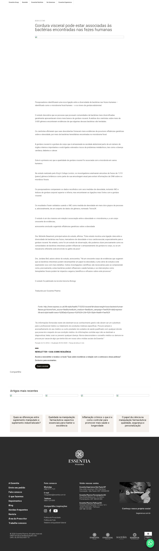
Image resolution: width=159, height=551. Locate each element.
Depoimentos (15, 501)
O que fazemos (16, 496)
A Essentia (14, 483)
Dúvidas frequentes (18, 510)
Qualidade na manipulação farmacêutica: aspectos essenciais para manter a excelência (62, 421)
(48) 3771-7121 (49, 489)
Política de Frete (50, 520)
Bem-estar (40, 21)
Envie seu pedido (17, 487)
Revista (12, 514)
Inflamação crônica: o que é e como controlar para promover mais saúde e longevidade (97, 421)
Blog (11, 505)
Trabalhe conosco (18, 523)
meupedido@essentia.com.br (55, 495)
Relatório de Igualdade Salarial (55, 523)
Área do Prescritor (18, 518)
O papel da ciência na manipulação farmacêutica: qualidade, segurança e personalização (132, 421)
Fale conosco (15, 492)
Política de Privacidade (52, 517)
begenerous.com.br (143, 513)
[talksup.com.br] (150, 543)
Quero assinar (42, 366)
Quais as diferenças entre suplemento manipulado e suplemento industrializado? (26, 420)
